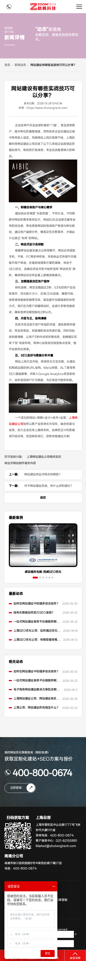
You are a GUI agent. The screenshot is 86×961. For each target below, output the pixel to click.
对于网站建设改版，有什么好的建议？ (48, 486)
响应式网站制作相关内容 (20, 463)
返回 (43, 498)
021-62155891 (66, 841)
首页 (7, 65)
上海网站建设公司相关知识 (44, 457)
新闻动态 (20, 65)
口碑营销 (61, 900)
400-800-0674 (42, 772)
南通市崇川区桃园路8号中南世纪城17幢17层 (33, 863)
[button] (35, 577)
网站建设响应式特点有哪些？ (43, 474)
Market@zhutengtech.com (56, 846)
